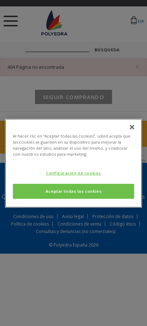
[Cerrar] (132, 127)
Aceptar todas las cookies (73, 191)
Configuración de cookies (73, 173)
